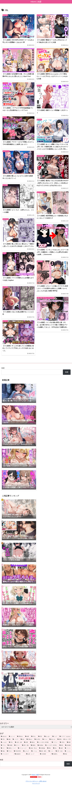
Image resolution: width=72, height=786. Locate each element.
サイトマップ (36, 783)
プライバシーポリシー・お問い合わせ (36, 781)
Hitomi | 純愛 (35, 774)
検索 (3, 368)
